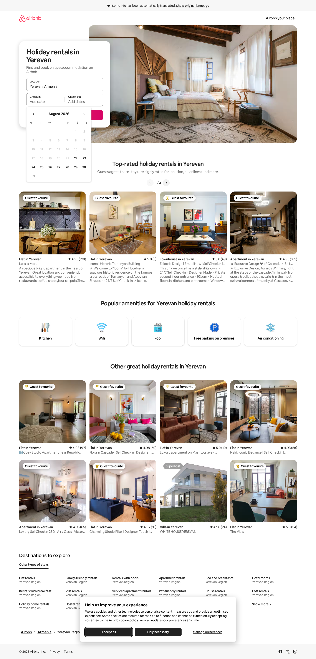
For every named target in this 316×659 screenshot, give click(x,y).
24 (33, 167)
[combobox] (65, 86)
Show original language (192, 6)
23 (84, 158)
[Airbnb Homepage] (30, 18)
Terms (68, 652)
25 (41, 167)
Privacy (55, 652)
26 (50, 167)
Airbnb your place (280, 18)
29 (76, 167)
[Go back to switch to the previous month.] (34, 114)
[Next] (166, 182)
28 (67, 167)
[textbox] (45, 101)
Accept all (108, 632)
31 (33, 176)
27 (58, 167)
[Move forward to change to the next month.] (84, 114)
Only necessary (158, 632)
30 (84, 167)
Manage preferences (207, 632)
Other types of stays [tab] (34, 565)
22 (76, 158)
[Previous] (150, 182)
